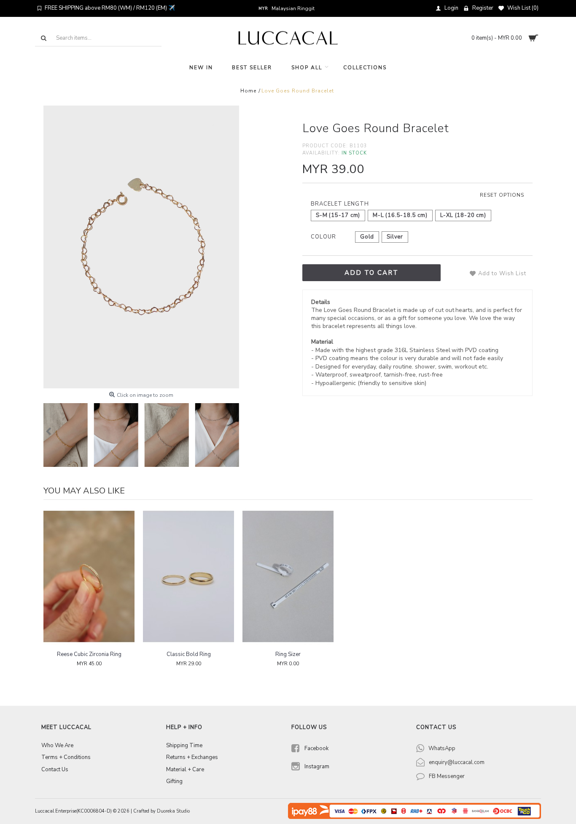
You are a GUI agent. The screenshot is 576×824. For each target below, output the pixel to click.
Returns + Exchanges (192, 757)
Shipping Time (184, 745)
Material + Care (185, 769)
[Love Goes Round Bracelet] (141, 247)
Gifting (174, 781)
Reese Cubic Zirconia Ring (89, 654)
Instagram (316, 766)
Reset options (502, 195)
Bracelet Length (340, 204)
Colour (323, 237)
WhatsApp (441, 748)
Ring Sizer (288, 654)
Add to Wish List (502, 273)
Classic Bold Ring (189, 654)
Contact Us (54, 769)
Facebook (316, 748)
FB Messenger (447, 776)
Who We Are (57, 745)
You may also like (84, 490)
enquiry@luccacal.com (456, 762)
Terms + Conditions (66, 757)
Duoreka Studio (173, 811)
